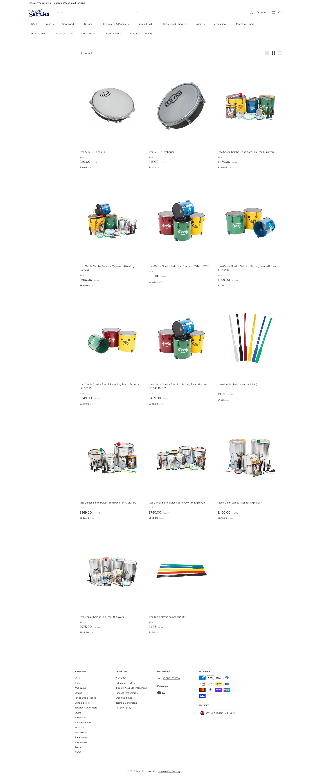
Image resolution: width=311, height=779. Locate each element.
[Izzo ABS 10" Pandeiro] (112, 116)
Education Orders (125, 683)
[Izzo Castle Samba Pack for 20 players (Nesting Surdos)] (112, 232)
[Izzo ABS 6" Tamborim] (181, 116)
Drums (199, 24)
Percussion (219, 24)
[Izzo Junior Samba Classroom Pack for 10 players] (112, 467)
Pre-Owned (112, 33)
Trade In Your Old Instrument (131, 688)
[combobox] (97, 12)
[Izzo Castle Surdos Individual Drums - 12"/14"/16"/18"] (181, 230)
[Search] (136, 12)
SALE (34, 24)
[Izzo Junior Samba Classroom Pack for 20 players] (181, 467)
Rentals (133, 33)
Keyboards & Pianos (115, 24)
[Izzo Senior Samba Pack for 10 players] (250, 467)
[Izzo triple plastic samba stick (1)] (181, 581)
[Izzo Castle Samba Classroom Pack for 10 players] (250, 116)
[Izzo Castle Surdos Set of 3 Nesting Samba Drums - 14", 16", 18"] (112, 350)
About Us (121, 678)
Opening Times (124, 697)
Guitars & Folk (144, 24)
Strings (88, 24)
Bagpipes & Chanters (175, 24)
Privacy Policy (123, 707)
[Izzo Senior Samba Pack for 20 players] (112, 581)
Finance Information (127, 693)
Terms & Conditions (126, 702)
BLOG (148, 33)
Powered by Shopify (169, 771)
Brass (48, 24)
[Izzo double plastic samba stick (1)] (250, 348)
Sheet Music (88, 33)
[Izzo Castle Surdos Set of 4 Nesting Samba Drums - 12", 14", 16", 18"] (181, 350)
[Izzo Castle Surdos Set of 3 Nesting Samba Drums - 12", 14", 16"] (250, 232)
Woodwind (68, 24)
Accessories (63, 33)
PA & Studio (38, 33)
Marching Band (245, 24)
